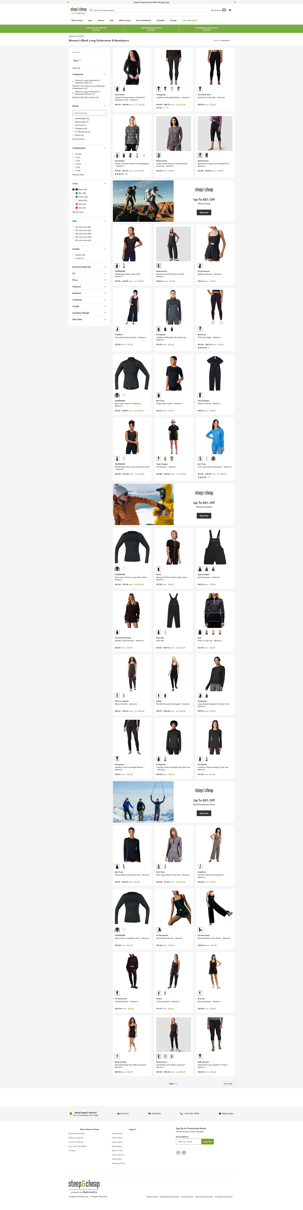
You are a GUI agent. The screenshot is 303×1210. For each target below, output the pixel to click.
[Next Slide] (235, 2)
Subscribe (207, 1141)
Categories (77, 74)
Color (75, 183)
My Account (216, 10)
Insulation (77, 299)
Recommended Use (81, 266)
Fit (73, 273)
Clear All (76, 68)
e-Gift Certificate (76, 1142)
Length (75, 306)
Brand (75, 105)
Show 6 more (78, 211)
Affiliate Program (76, 1137)
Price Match (117, 1142)
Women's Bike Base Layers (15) (85, 97)
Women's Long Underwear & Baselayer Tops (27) (87, 81)
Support (132, 1129)
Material (76, 293)
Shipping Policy (118, 1163)
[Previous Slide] (68, 2)
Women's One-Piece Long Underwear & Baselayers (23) (88, 87)
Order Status (117, 1137)
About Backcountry (77, 1133)
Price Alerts (117, 1146)
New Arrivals (76, 20)
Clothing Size (78, 147)
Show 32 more (78, 138)
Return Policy (117, 1150)
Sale (74, 220)
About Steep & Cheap (89, 1129)
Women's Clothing (76, 36)
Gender (76, 248)
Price (74, 279)
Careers (72, 1150)
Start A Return (118, 1155)
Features (76, 286)
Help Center (117, 1133)
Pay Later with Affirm (78, 1146)
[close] (80, 60)
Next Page (228, 1083)
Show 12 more (78, 174)
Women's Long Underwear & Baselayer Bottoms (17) (87, 92)
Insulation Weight (80, 312)
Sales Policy (117, 1159)
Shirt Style (77, 319)
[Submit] (91, 10)
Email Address (182, 1136)
